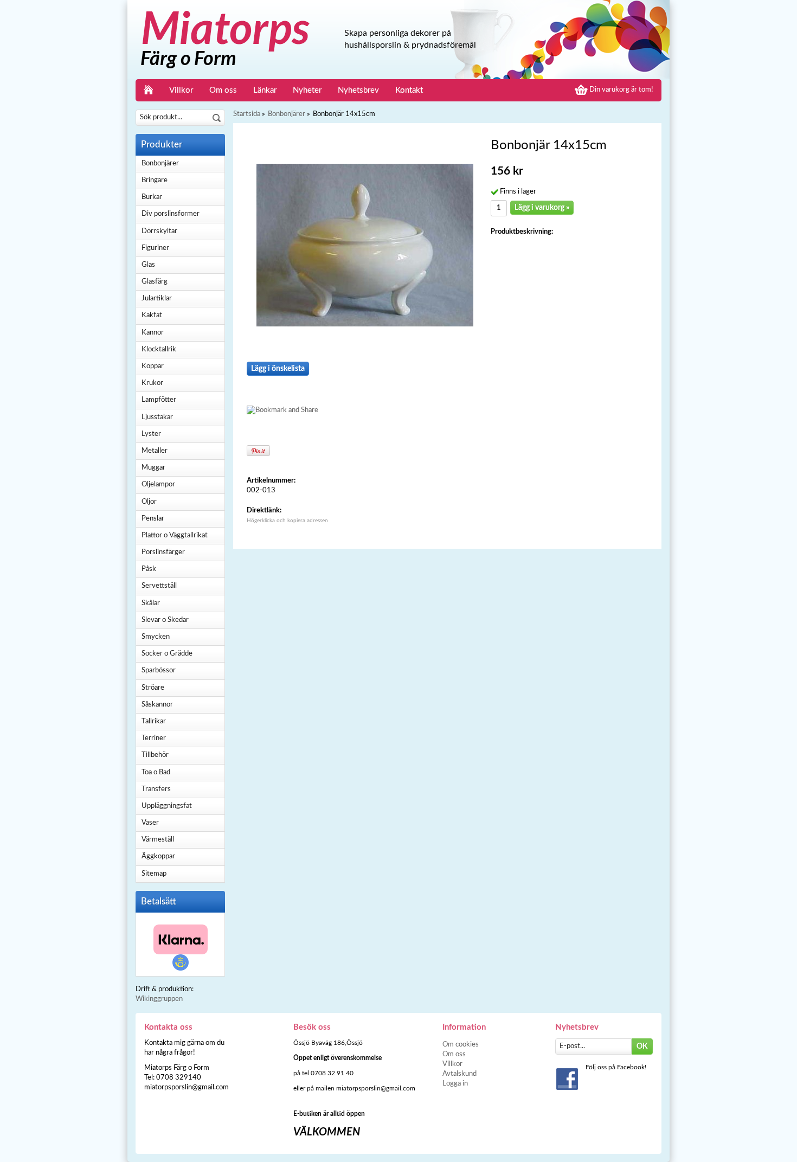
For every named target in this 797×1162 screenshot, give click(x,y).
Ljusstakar (157, 417)
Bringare (155, 180)
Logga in (455, 1083)
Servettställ (159, 585)
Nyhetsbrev (358, 90)
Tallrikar (154, 721)
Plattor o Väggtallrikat (175, 535)
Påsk (149, 569)
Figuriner (155, 248)
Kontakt (409, 90)
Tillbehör (155, 755)
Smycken (156, 636)
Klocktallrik (159, 349)
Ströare (153, 687)
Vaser (150, 822)
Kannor (153, 332)
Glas (148, 264)
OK (642, 1046)
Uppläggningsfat (167, 806)
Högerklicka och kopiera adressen (287, 520)
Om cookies (460, 1044)
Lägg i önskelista (278, 369)
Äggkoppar (158, 856)
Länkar (265, 90)
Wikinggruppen (159, 999)
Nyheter (307, 90)
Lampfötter (159, 399)
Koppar (153, 366)
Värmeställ (158, 839)
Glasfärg (155, 281)
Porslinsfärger (163, 552)
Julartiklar (157, 298)
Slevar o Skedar (165, 620)
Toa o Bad (156, 772)
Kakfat (152, 315)
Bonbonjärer (160, 163)
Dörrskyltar (159, 231)
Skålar (151, 603)
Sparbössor (159, 670)
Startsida (246, 114)
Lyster (151, 434)
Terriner (154, 738)
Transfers (156, 789)
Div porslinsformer (171, 213)
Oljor (149, 501)
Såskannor (157, 704)
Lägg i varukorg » (542, 207)
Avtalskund (459, 1073)
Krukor (152, 383)
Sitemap (154, 873)
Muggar (153, 467)
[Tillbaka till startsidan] (148, 90)
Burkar (152, 197)
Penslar (153, 518)
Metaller (155, 450)
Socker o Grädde (167, 653)
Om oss (223, 90)
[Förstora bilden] (364, 244)
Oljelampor (158, 484)
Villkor (181, 90)
